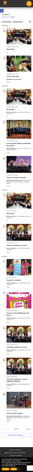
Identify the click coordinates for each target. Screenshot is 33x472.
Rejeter (13, 469)
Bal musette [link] (10, 49)
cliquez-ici (12, 466)
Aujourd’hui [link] (16, 429)
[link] (2, 10)
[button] (29, 3)
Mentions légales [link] (16, 455)
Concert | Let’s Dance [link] (14, 280)
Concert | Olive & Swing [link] (14, 413)
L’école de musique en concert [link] (17, 245)
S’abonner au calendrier (15, 435)
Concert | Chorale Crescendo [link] (16, 177)
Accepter (5, 469)
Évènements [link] (5, 17)
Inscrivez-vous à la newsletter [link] (16, 453)
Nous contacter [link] (16, 450)
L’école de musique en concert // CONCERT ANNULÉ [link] (17, 380)
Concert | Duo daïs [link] (13, 76)
